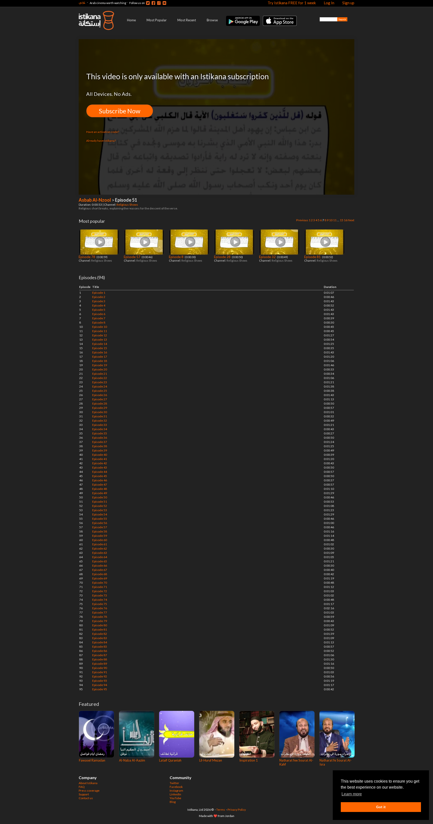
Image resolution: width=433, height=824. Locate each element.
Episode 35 (99, 433)
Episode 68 (99, 574)
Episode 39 (99, 450)
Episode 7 (98, 318)
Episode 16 (99, 352)
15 (341, 220)
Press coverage (89, 790)
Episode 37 (99, 442)
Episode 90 (99, 668)
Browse (212, 20)
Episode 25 (99, 391)
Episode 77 (99, 612)
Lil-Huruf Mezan (210, 760)
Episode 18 (99, 361)
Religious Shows (128, 204)
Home (131, 20)
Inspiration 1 (248, 760)
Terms (220, 809)
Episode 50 (99, 497)
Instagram (176, 790)
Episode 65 (99, 561)
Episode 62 (99, 548)
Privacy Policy (237, 809)
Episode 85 (99, 646)
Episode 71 (99, 587)
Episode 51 (99, 501)
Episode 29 (99, 408)
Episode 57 (132, 257)
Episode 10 (99, 327)
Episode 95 (99, 689)
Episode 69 (99, 578)
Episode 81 (312, 257)
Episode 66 (99, 565)
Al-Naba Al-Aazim (132, 760)
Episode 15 (99, 348)
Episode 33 (99, 425)
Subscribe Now (119, 111)
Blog (173, 802)
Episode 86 (99, 651)
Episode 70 (99, 582)
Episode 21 (99, 374)
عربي (82, 2)
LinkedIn (175, 794)
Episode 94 (99, 685)
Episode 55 (99, 518)
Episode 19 (99, 365)
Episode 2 (98, 297)
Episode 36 (99, 437)
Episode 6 (98, 314)
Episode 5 (98, 310)
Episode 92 (99, 676)
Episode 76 (99, 608)
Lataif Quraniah (170, 760)
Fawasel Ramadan (92, 760)
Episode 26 (99, 395)
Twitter (174, 783)
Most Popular (157, 20)
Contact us (86, 798)
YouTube (175, 798)
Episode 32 (267, 257)
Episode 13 (99, 339)
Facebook (176, 787)
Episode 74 (99, 600)
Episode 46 (99, 480)
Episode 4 (98, 305)
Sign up (348, 3)
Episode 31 (99, 416)
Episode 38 (99, 446)
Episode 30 (99, 412)
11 (335, 220)
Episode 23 (99, 382)
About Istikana (88, 783)
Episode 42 (99, 463)
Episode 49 (99, 493)
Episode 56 (99, 523)
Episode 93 (99, 681)
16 (345, 220)
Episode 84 (99, 642)
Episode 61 (99, 544)
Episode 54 (99, 514)
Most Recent (186, 20)
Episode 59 (99, 536)
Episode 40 (99, 455)
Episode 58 (99, 531)
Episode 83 (99, 638)
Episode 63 (99, 553)
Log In (329, 3)
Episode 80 (99, 625)
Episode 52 (99, 506)
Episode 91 (99, 672)
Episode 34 (99, 429)
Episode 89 (99, 663)
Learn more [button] (352, 794)
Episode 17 (99, 356)
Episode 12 (99, 335)
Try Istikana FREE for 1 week (292, 3)
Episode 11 (99, 331)
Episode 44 (99, 472)
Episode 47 (99, 484)
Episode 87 (99, 655)
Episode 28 (222, 257)
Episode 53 (99, 510)
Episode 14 (99, 344)
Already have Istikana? (101, 140)
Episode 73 (99, 595)
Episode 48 (99, 489)
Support (84, 794)
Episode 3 (98, 301)
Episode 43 (99, 467)
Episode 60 (99, 540)
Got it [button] (381, 807)
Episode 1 (98, 292)
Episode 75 (99, 604)
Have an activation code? (102, 132)
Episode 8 (176, 257)
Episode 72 (99, 591)
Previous (302, 220)
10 (331, 220)
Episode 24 (99, 386)
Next (351, 220)
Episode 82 (99, 634)
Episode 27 (99, 399)
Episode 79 (99, 621)
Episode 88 (99, 659)
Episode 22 (99, 378)
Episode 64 (99, 557)
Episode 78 (87, 257)
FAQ (82, 787)
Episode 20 (99, 369)
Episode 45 (99, 476)
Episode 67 (99, 570)
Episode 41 (99, 459)
